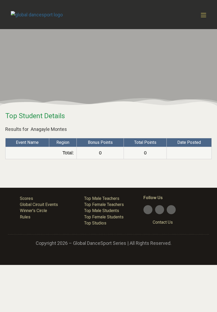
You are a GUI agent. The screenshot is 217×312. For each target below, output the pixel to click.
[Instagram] (171, 209)
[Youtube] (159, 209)
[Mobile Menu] (203, 14)
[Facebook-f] (147, 209)
